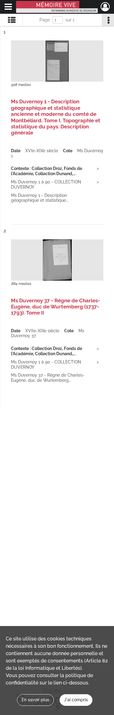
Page (45, 19)
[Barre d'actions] (108, 20)
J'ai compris (76, 699)
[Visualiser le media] (57, 61)
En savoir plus (35, 699)
